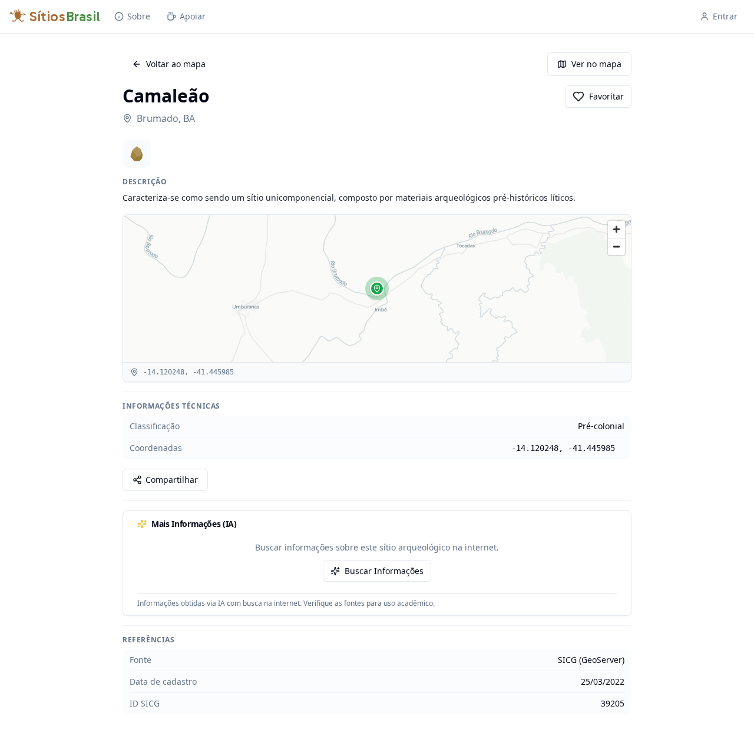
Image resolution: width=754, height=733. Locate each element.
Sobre (138, 16)
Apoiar (193, 16)
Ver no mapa (596, 63)
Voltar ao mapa (176, 63)
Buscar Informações (384, 570)
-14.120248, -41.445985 (563, 448)
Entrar (725, 16)
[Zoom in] (616, 229)
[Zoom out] (616, 246)
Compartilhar (171, 479)
